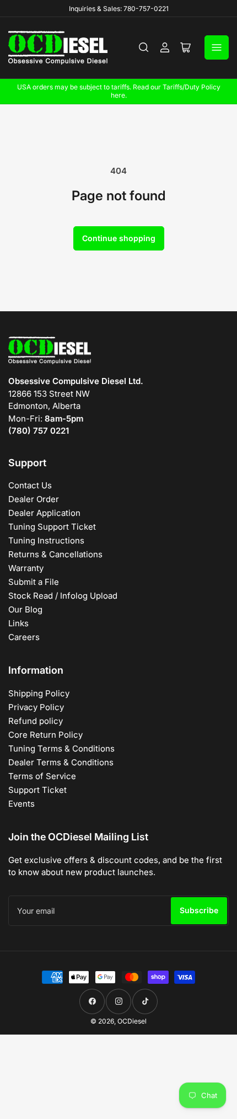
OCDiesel (132, 1021)
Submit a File (33, 582)
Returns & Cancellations (55, 554)
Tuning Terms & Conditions (61, 748)
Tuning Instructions (46, 540)
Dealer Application (44, 513)
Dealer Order (33, 499)
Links (18, 623)
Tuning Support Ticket (52, 526)
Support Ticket (37, 790)
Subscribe (199, 910)
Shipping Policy (38, 693)
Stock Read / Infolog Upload (62, 595)
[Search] (144, 47)
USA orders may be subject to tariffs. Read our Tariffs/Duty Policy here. (118, 91)
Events (21, 803)
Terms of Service (42, 776)
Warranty (26, 568)
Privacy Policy (36, 707)
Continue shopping (118, 238)
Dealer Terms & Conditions (61, 762)
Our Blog (25, 609)
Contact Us (30, 485)
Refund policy (35, 721)
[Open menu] (216, 47)
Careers (24, 637)
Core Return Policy (45, 734)
